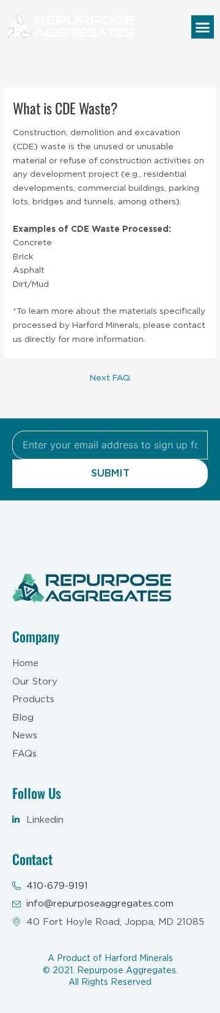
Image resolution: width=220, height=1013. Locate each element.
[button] (203, 27)
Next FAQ (110, 378)
